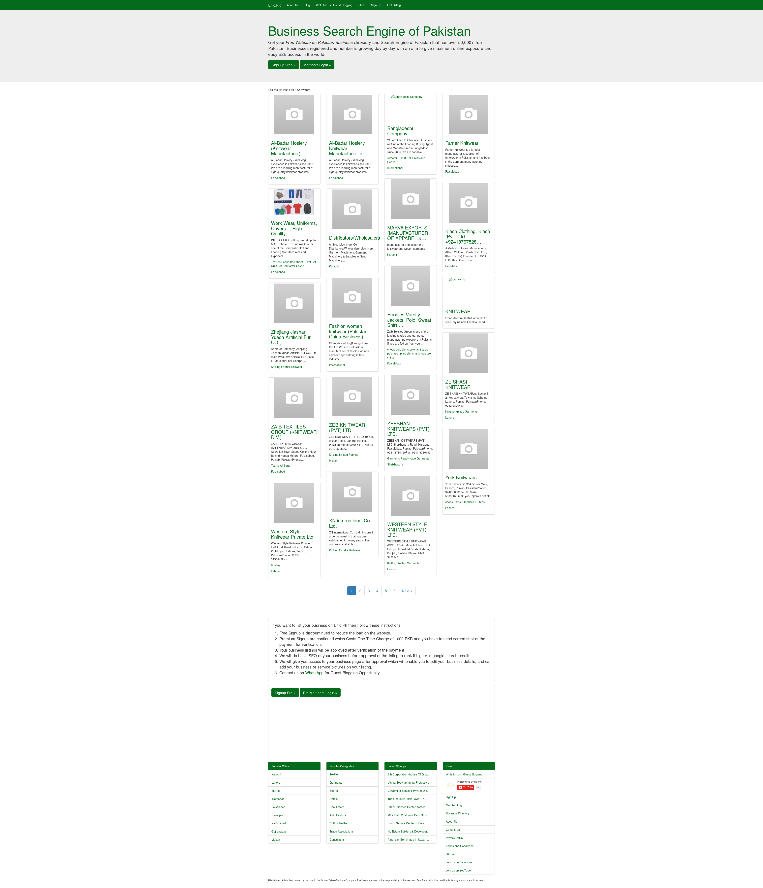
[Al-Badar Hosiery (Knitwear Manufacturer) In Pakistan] (294, 114)
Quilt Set (276, 266)
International (395, 168)
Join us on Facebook (459, 862)
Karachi (392, 254)
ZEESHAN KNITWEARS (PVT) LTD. (408, 428)
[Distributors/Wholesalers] (352, 209)
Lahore (449, 417)
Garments (393, 458)
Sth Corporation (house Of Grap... (409, 774)
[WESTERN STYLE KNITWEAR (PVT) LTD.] (410, 496)
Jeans (449, 502)
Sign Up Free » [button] (283, 64)
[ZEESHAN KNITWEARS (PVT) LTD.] (410, 395)
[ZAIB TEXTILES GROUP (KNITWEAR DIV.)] (294, 398)
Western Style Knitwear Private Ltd (292, 534)
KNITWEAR (458, 311)
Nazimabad (278, 823)
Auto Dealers (338, 815)
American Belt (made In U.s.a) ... (408, 839)
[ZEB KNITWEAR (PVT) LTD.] (352, 396)
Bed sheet (296, 262)
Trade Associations (341, 831)
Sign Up (376, 5)
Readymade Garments (415, 458)
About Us (292, 5)
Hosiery (276, 565)
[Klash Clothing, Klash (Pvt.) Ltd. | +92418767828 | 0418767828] (468, 203)
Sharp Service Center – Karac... (408, 823)
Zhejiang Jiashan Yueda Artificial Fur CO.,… (291, 337)
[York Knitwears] (468, 449)
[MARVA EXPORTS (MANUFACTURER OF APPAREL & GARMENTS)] (410, 199)
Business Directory (457, 813)
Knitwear (296, 367)
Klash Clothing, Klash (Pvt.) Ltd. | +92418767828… (467, 236)
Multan (333, 460)
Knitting (450, 411)
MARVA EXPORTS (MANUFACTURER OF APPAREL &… (407, 232)
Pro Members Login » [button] (320, 692)
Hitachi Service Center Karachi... (408, 807)
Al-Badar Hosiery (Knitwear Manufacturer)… (289, 148)
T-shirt (402, 158)
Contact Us (453, 830)
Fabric (285, 262)
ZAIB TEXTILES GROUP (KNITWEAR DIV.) (294, 431)
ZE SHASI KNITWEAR (458, 384)
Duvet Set (310, 262)
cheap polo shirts (398, 349)
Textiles (276, 262)
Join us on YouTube (458, 870)
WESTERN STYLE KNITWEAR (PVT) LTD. (407, 529)
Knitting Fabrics (280, 367)
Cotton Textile (338, 823)
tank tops (420, 353)
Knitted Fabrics (348, 455)
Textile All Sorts (280, 465)
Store (361, 5)
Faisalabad (278, 178)
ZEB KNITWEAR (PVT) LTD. (347, 427)
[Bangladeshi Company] (410, 107)
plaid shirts (407, 353)
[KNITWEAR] (468, 290)
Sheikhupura (395, 464)
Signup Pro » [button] (285, 692)
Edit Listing (394, 5)
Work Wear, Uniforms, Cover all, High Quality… (294, 228)
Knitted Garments (466, 411)
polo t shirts (417, 349)
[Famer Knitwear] (468, 114)
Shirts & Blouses (464, 502)
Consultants (337, 839)
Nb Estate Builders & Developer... (408, 831)
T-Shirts (480, 502)
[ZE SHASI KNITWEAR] (468, 353)
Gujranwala (278, 831)
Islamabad (278, 799)
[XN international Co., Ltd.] (352, 492)
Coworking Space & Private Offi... (408, 791)
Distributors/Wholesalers (354, 237)
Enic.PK (274, 5)
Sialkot (275, 791)
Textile (334, 774)
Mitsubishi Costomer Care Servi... (409, 815)
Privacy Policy (454, 838)
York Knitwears (461, 477)
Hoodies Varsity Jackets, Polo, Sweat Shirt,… (409, 319)
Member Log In (455, 805)
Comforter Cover (293, 266)
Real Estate (337, 807)
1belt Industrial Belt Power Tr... (407, 799)
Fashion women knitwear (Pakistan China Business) (348, 331)
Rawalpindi (278, 815)
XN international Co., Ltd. (351, 523)
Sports (334, 791)
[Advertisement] (381, 727)
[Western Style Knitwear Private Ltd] (294, 503)
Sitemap (451, 854)
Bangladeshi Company (400, 130)
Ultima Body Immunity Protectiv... (408, 782)
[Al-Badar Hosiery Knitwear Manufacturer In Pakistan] (352, 114)
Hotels (334, 799)
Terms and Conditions (459, 846)
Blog (307, 5)
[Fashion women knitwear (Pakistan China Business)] (352, 298)
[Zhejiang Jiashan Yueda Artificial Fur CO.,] (294, 303)
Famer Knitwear (461, 142)
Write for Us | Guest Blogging (334, 5)
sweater (392, 158)
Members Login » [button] (317, 64)
